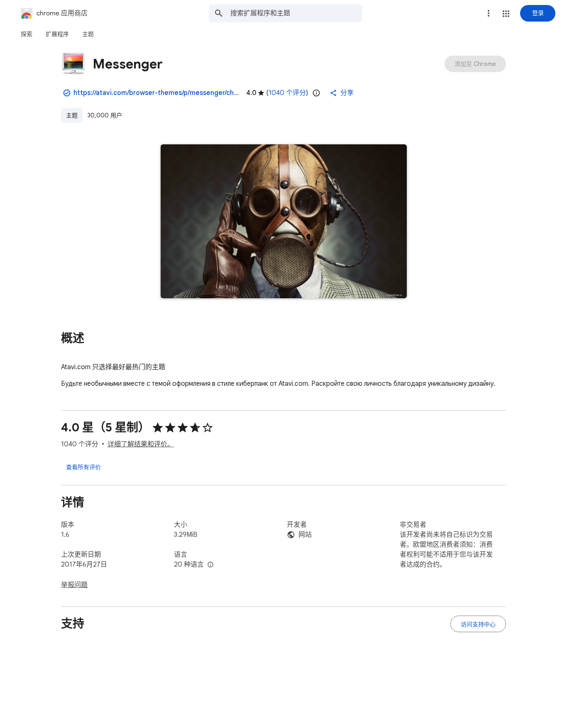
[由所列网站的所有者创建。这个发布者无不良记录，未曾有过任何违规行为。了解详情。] (67, 93)
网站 (305, 535)
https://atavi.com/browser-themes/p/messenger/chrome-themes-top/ (156, 93)
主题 (72, 115)
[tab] (26, 34)
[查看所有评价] (83, 467)
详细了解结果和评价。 (141, 444)
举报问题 (74, 585)
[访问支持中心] (478, 624)
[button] (506, 13)
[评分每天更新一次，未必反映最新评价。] (316, 93)
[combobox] (296, 13)
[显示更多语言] (210, 565)
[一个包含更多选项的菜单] (488, 13)
